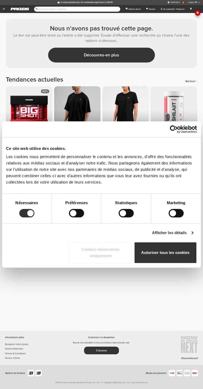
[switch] (76, 213)
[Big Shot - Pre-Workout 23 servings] (30, 110)
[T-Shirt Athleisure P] (127, 110)
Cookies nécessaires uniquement (100, 252)
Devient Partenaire (14, 348)
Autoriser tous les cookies (165, 252)
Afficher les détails (169, 232)
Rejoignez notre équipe (17, 344)
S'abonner (101, 350)
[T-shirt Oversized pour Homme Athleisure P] (78, 110)
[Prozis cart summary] (191, 9)
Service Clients (12, 358)
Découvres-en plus (101, 55)
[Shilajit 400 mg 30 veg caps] (175, 110)
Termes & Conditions (15, 353)
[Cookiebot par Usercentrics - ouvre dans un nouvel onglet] (174, 129)
